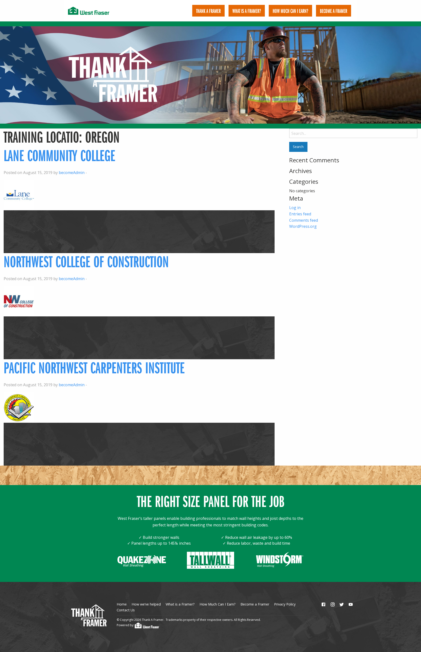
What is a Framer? (246, 10)
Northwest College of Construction (86, 261)
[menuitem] (208, 11)
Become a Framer (254, 604)
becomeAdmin (72, 172)
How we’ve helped (146, 604)
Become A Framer (333, 10)
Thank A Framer (208, 10)
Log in (295, 207)
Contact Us (126, 610)
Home (122, 604)
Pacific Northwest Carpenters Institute (94, 367)
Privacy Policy (285, 604)
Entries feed (300, 214)
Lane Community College (59, 155)
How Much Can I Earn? (290, 10)
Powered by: (126, 625)
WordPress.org (303, 226)
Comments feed (303, 220)
